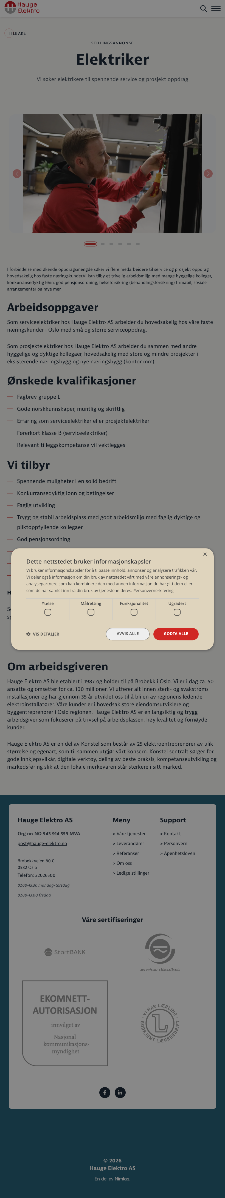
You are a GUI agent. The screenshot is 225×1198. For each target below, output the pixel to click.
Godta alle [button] (176, 634)
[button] (42, 634)
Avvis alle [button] (128, 634)
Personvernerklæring (153, 590)
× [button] (205, 555)
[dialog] (112, 599)
